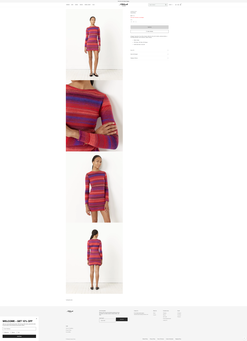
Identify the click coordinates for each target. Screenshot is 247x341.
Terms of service (160, 338)
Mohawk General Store (71, 339)
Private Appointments (167, 318)
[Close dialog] (36, 318)
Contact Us (165, 320)
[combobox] (157, 4)
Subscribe (122, 319)
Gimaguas (134, 11)
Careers (154, 314)
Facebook (179, 314)
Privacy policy (152, 338)
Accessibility (68, 332)
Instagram (179, 313)
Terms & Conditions (69, 328)
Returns (164, 314)
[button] (175, 4)
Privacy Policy (68, 330)
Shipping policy (178, 338)
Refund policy (145, 338)
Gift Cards (165, 316)
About (154, 313)
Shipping (164, 313)
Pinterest (179, 316)
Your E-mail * (101, 318)
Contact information (169, 338)
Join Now (19, 336)
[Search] (166, 5)
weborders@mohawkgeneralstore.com (140, 314)
